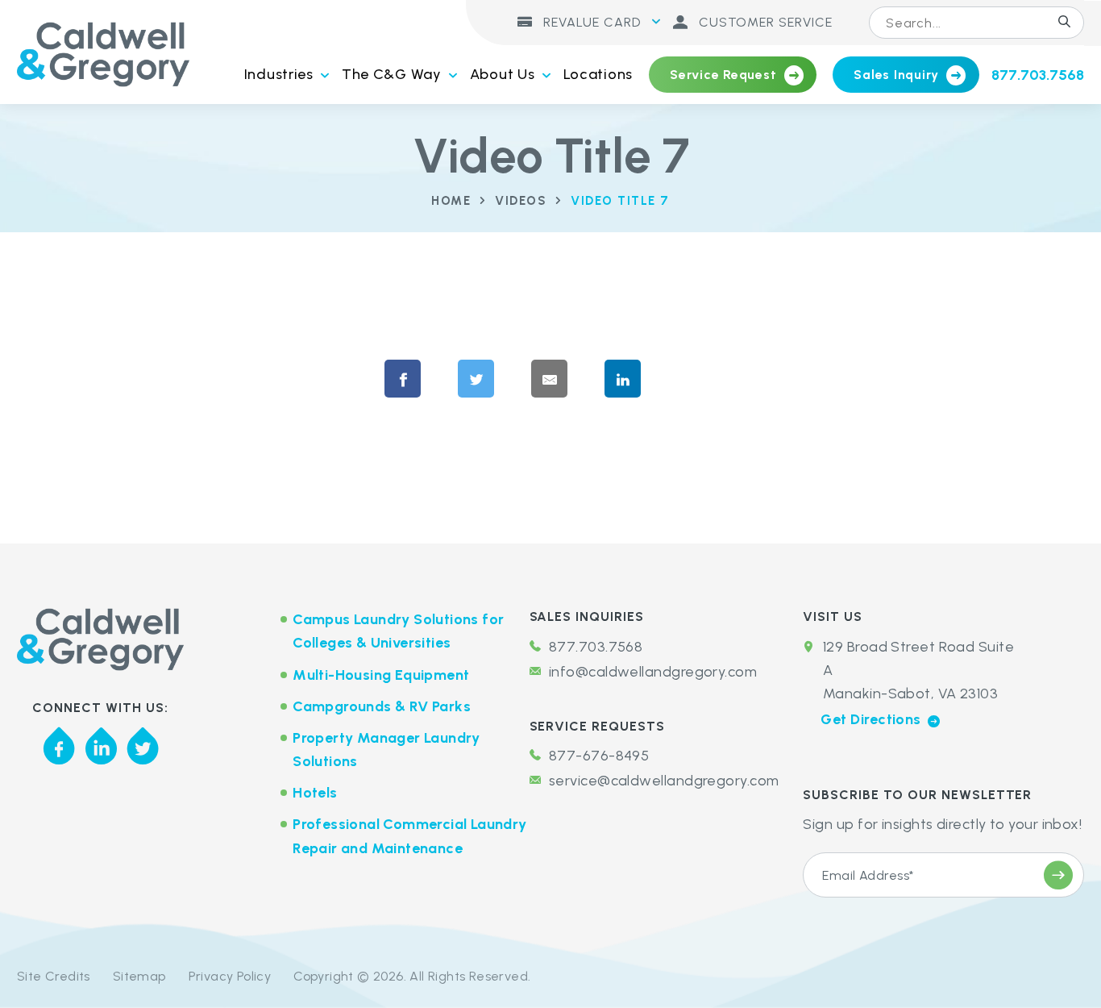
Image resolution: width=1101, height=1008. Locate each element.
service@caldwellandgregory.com (664, 780)
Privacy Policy (230, 976)
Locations (598, 74)
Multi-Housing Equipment (381, 675)
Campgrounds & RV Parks (382, 706)
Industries (279, 74)
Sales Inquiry (896, 74)
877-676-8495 (599, 755)
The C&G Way (392, 74)
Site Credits (53, 976)
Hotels (315, 793)
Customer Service (764, 22)
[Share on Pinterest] (711, 379)
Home (451, 201)
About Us (502, 74)
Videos (520, 201)
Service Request (723, 74)
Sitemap (139, 976)
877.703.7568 (1037, 75)
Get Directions (872, 719)
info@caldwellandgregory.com (653, 672)
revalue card (589, 22)
